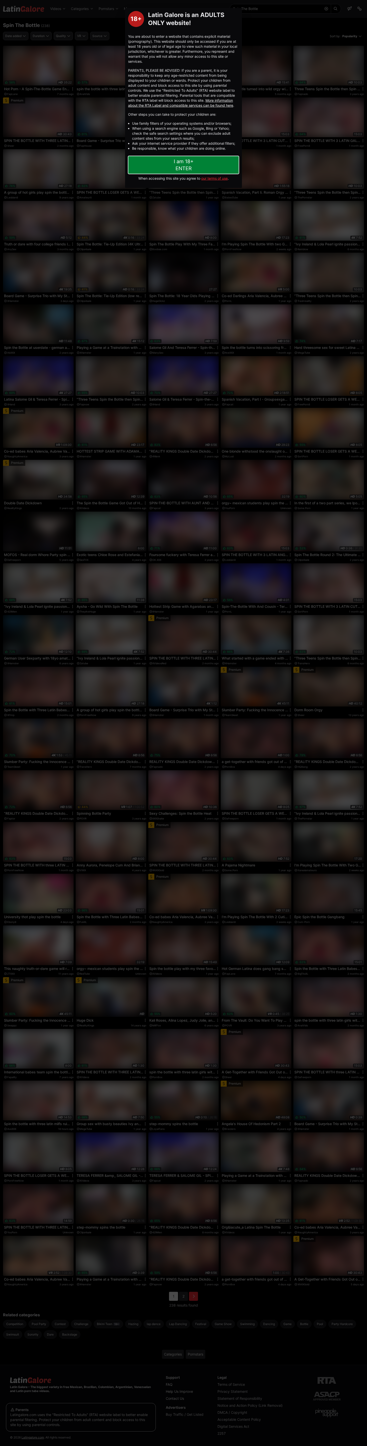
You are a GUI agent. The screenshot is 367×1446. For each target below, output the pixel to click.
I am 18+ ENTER (183, 164)
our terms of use (214, 178)
